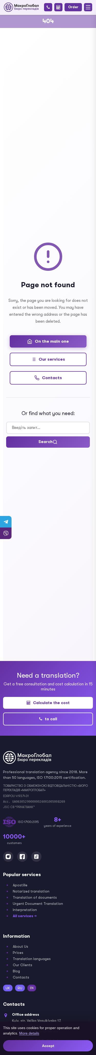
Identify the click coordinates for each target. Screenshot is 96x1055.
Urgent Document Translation (38, 903)
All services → (25, 916)
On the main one (52, 341)
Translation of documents (35, 897)
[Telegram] (6, 522)
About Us (20, 946)
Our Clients (22, 965)
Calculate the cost (51, 703)
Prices (18, 953)
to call (51, 719)
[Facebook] (22, 856)
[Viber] (6, 533)
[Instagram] (8, 856)
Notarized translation (31, 891)
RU (20, 988)
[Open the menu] (88, 7)
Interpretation (25, 910)
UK (8, 988)
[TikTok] (36, 856)
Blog (16, 971)
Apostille (20, 885)
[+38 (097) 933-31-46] (48, 7)
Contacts (52, 378)
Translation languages (32, 959)
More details (29, 1033)
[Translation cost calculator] (58, 7)
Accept (48, 1046)
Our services (52, 359)
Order (73, 7)
